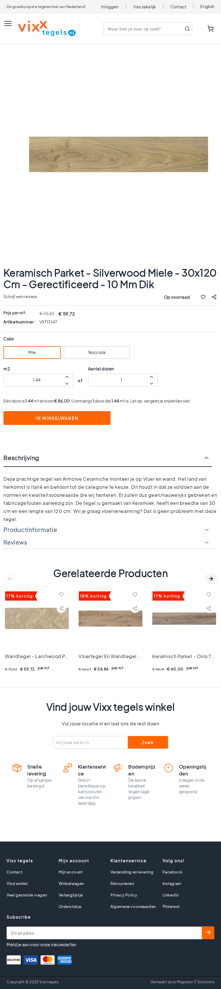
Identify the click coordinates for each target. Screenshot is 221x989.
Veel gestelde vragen (27, 895)
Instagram (172, 883)
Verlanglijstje (71, 895)
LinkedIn (171, 895)
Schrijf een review (20, 296)
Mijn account (71, 872)
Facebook (173, 872)
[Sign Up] (208, 932)
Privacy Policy (123, 895)
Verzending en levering (131, 872)
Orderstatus (70, 906)
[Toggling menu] (8, 23)
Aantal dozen (101, 368)
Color (8, 338)
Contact (178, 6)
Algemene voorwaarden (133, 906)
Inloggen (110, 6)
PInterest (171, 906)
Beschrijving (21, 457)
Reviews (15, 542)
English (207, 6)
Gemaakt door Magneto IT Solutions (182, 982)
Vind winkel (17, 883)
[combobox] (147, 28)
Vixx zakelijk (144, 6)
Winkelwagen (71, 883)
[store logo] (41, 28)
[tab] (110, 460)
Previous (10, 578)
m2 (6, 368)
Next (211, 578)
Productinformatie (30, 529)
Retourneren (122, 883)
